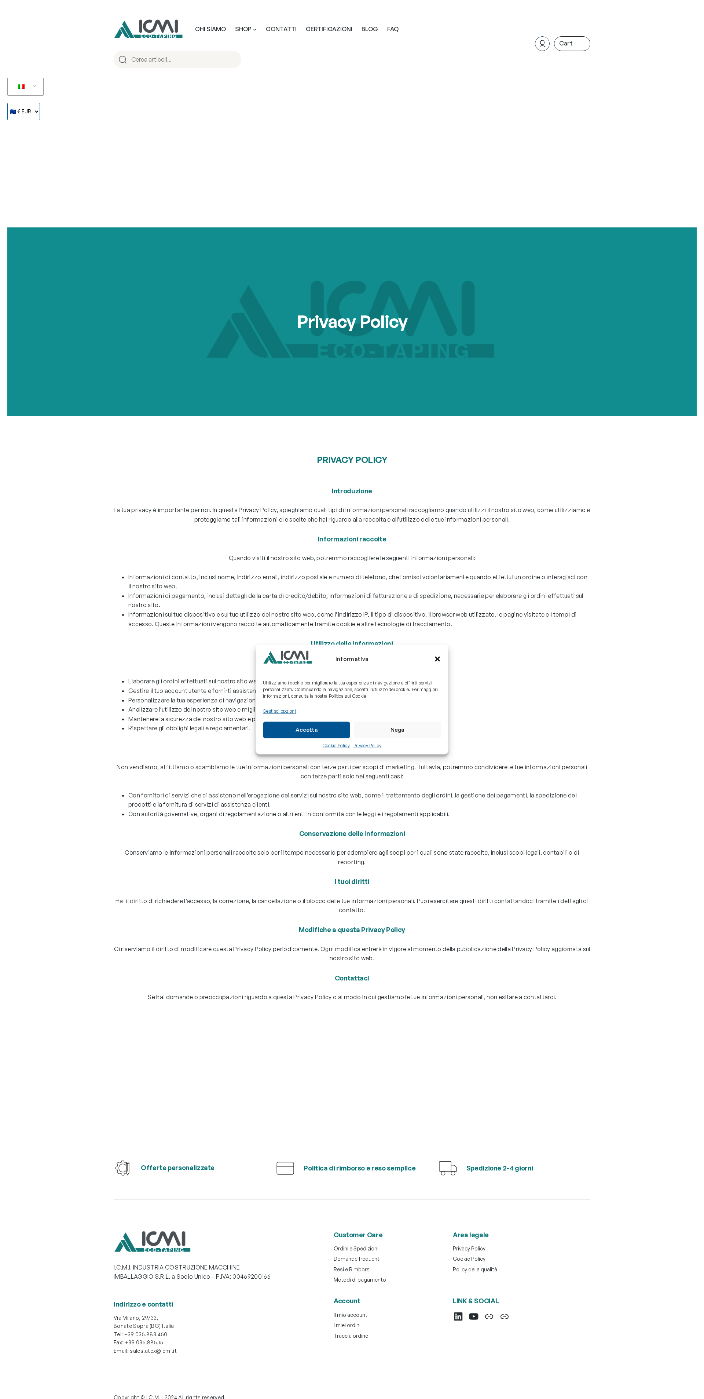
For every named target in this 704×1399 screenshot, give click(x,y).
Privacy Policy (367, 745)
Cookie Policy (336, 745)
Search (235, 59)
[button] (437, 658)
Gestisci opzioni (279, 710)
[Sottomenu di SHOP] (255, 29)
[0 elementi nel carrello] (572, 43)
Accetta (307, 729)
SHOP (243, 29)
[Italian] (24, 87)
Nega (397, 729)
